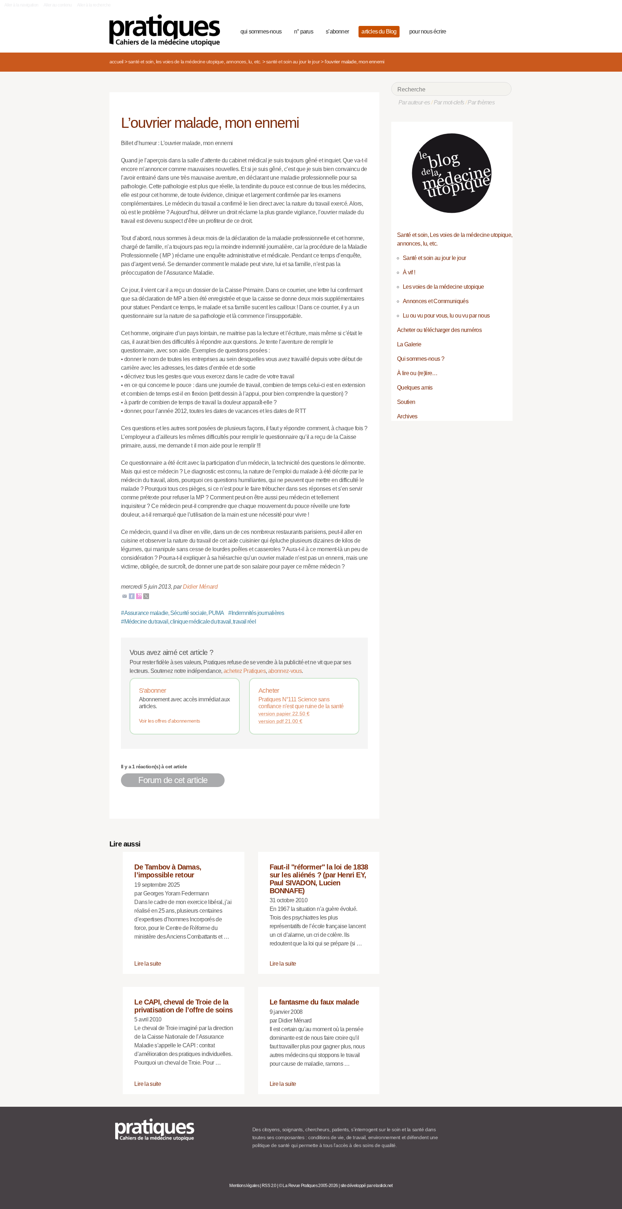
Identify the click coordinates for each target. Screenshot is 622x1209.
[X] (146, 596)
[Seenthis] (139, 596)
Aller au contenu (58, 5)
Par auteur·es (414, 102)
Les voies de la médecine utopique (443, 287)
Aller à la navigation (21, 5)
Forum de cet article (172, 780)
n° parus (303, 31)
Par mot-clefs (449, 102)
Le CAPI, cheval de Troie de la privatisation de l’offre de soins (183, 1006)
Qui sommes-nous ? (420, 359)
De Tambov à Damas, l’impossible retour (167, 871)
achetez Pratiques (245, 671)
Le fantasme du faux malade (314, 1002)
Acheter (268, 690)
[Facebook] (132, 596)
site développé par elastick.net (367, 1185)
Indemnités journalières (256, 613)
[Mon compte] (491, 30)
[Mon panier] (478, 30)
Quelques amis (415, 388)
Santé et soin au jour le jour (293, 61)
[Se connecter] (503, 30)
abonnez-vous (285, 671)
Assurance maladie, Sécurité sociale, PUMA (172, 613)
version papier (284, 713)
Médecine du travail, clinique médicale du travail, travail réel (188, 622)
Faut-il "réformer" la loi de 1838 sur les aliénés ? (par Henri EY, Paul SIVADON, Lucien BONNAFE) (319, 878)
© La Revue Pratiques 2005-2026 (308, 1185)
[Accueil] (167, 30)
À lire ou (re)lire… (417, 373)
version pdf (280, 721)
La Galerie (409, 344)
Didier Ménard (200, 587)
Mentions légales (244, 1185)
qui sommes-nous (260, 31)
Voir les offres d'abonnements (169, 721)
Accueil (116, 61)
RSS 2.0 (269, 1185)
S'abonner (152, 690)
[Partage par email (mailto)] (124, 596)
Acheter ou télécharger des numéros (439, 330)
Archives (407, 416)
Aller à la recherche (94, 5)
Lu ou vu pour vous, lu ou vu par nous (446, 316)
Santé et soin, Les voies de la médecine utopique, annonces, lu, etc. (194, 61)
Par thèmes (481, 102)
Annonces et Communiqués (435, 301)
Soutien (406, 402)
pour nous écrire (427, 31)
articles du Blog (378, 31)
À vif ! (409, 272)
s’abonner (337, 31)
